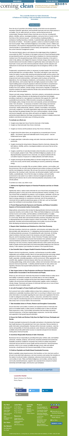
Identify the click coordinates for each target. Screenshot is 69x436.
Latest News (18, 405)
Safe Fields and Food (7, 410)
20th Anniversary (19, 424)
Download (34, 25)
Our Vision (7, 422)
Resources (17, 416)
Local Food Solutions (40, 417)
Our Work (7, 405)
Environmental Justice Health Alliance (57, 416)
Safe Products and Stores (8, 413)
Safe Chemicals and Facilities (8, 418)
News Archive (18, 411)
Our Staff (6, 430)
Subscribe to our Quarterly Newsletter (57, 412)
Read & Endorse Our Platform (30, 410)
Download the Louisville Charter (34, 370)
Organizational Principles (18, 421)
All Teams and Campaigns (8, 407)
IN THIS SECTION (52, 1)
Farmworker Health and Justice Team (42, 410)
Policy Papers (30, 413)
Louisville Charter (30, 405)
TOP (68, 3)
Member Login (56, 423)
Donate (54, 407)
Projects (39, 405)
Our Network (8, 426)
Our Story (55, 420)
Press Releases (18, 409)
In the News (17, 407)
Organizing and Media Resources (19, 418)
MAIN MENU (17, 1)
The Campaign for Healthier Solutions (42, 407)
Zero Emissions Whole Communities (42, 424)
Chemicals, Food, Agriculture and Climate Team (42, 421)
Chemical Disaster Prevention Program (42, 413)
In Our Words (18, 413)
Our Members (8, 428)
